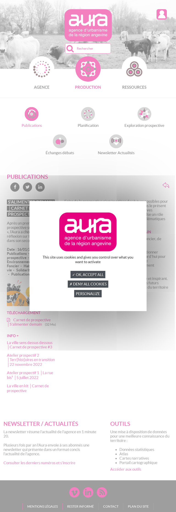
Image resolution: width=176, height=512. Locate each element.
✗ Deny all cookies (88, 284)
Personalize (88, 294)
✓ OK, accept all (88, 275)
